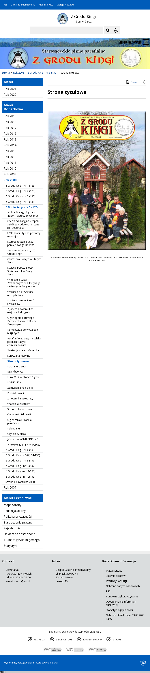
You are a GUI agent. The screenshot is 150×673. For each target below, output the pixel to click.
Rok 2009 (10, 174)
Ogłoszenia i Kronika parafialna (19, 421)
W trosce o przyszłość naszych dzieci (20, 293)
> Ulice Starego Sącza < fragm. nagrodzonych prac (22, 214)
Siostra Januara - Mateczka (23, 350)
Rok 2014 (10, 145)
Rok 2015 (10, 139)
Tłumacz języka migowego (22, 540)
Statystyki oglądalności (119, 610)
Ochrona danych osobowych (123, 586)
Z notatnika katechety (20, 398)
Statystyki (10, 546)
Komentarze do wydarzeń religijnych (22, 331)
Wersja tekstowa (65, 5)
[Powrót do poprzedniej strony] (143, 82)
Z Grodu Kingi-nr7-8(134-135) (22, 455)
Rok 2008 (10, 180)
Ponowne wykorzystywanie (122, 596)
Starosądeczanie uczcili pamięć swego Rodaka (21, 243)
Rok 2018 (10, 122)
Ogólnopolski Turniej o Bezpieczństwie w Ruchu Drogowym (22, 321)
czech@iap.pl (22, 581)
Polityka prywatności (18, 517)
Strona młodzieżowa (19, 409)
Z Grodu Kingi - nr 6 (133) (20, 450)
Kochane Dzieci (16, 366)
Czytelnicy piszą (16, 433)
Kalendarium (14, 428)
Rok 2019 (10, 116)
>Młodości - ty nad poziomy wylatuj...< (23, 234)
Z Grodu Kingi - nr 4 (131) (20, 201)
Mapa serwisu (46, 5)
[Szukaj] (108, 30)
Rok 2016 (10, 134)
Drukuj (134, 82)
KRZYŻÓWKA (15, 371)
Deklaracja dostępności (23, 5)
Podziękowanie (16, 393)
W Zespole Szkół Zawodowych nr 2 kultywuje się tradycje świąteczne (23, 283)
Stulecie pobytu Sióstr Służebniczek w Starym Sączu (20, 271)
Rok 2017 (10, 128)
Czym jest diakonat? (19, 414)
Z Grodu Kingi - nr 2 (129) (20, 191)
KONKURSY (14, 382)
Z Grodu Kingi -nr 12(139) (20, 476)
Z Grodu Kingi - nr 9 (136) (20, 460)
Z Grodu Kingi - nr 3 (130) (20, 196)
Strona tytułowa (18, 361)
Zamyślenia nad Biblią (20, 387)
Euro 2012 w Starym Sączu (23, 377)
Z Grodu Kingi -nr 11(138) (20, 471)
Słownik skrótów (115, 575)
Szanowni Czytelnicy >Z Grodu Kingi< (21, 252)
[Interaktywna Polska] (143, 663)
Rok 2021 (10, 89)
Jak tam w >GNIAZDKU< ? (22, 439)
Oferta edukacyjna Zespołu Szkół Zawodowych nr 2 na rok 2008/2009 (23, 224)
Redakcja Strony (15, 511)
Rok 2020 (10, 95)
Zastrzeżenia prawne (18, 522)
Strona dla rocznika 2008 (20, 482)
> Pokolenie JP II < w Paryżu (23, 444)
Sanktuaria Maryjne (18, 355)
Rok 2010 (10, 169)
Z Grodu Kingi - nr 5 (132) (21, 207)
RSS (5, 5)
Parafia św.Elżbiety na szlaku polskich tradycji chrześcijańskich (24, 342)
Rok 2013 (10, 151)
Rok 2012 (10, 157)
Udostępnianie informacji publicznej (121, 603)
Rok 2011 (10, 163)
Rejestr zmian (13, 528)
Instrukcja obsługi (116, 581)
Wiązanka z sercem (18, 403)
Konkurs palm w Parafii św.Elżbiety (21, 302)
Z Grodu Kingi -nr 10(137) (20, 466)
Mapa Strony (12, 505)
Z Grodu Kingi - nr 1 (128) (20, 185)
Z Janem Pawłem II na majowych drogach (20, 310)
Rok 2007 (10, 487)
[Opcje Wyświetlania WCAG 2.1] (116, 30)
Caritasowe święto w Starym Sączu (24, 260)
